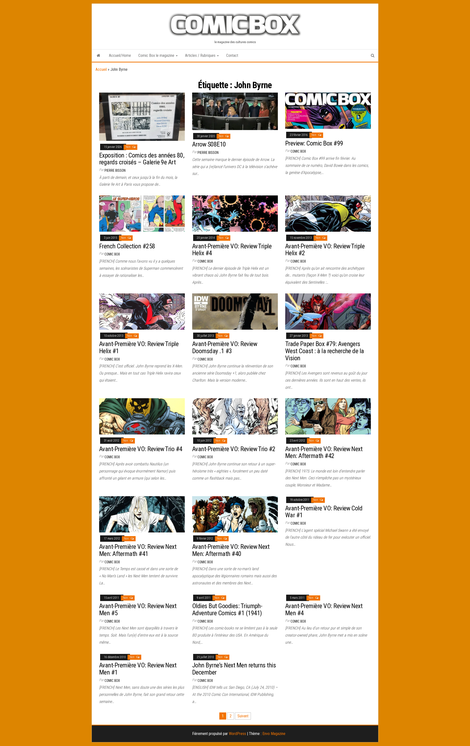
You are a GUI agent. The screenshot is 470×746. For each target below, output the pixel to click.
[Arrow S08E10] (235, 111)
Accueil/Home (120, 55)
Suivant (242, 716)
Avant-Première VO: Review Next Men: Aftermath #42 (323, 452)
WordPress (237, 733)
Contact (232, 55)
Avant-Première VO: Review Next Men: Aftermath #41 (137, 550)
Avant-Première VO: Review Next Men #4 (323, 609)
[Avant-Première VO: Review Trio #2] (235, 416)
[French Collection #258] (142, 213)
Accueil (101, 69)
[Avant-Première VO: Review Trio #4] (142, 416)
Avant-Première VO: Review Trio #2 (233, 449)
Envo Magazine (273, 733)
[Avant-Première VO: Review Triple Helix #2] (328, 213)
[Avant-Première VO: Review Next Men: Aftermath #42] (328, 416)
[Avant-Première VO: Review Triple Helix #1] (142, 311)
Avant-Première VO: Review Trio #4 (140, 449)
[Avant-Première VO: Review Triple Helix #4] (235, 213)
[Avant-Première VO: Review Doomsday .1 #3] (235, 311)
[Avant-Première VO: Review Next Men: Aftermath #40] (235, 514)
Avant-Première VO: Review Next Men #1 (137, 669)
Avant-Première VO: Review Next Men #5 (137, 609)
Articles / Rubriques (200, 55)
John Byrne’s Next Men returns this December (234, 669)
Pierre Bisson (115, 170)
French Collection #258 (127, 246)
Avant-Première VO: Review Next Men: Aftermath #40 (230, 550)
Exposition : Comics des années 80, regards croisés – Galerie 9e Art (141, 159)
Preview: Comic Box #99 (314, 143)
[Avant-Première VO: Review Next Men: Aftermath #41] (142, 514)
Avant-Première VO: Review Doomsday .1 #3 (224, 347)
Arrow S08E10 (209, 144)
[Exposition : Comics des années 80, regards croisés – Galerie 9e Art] (142, 116)
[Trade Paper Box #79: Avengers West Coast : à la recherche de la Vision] (328, 311)
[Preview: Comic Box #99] (328, 110)
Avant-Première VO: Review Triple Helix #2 (324, 249)
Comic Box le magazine (156, 55)
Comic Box (298, 151)
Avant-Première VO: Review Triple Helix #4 (231, 249)
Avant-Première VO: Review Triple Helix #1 (138, 347)
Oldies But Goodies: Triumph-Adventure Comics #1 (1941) (227, 609)
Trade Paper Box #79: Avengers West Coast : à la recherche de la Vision (324, 350)
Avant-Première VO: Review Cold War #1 (323, 512)
